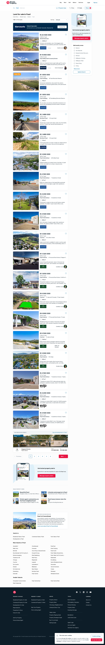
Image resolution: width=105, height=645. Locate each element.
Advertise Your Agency (73, 627)
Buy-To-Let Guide (54, 620)
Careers (88, 602)
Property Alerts (71, 607)
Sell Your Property (17, 617)
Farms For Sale (16, 612)
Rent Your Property (35, 607)
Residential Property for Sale (20, 599)
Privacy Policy (52, 636)
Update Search (82, 72)
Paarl (33, 16)
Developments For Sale (18, 605)
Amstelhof (15, 546)
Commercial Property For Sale (20, 602)
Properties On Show (18, 610)
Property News (53, 602)
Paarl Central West (55, 580)
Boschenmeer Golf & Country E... (20, 553)
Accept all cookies (96, 639)
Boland (29, 16)
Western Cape (23, 16)
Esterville (15, 573)
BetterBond (70, 615)
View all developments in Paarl (59, 432)
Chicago (15, 559)
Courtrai (15, 562)
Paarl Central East (36, 580)
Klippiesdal (34, 559)
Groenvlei (34, 548)
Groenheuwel (35, 546)
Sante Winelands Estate (56, 562)
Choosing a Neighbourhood (56, 604)
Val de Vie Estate (55, 566)
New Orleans (35, 569)
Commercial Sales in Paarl (38, 536)
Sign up (95, 2)
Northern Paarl (35, 571)
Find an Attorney (72, 604)
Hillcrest (78, 55)
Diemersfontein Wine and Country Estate (85, 53)
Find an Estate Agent (18, 620)
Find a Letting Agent (36, 610)
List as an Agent (71, 625)
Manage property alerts (81, 38)
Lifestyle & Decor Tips (55, 607)
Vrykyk (52, 569)
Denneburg (15, 571)
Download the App (72, 610)
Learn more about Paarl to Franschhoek (47, 526)
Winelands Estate (55, 573)
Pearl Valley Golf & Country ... (58, 555)
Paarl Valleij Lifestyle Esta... (57, 553)
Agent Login (71, 622)
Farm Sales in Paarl (55, 536)
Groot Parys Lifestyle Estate (38, 550)
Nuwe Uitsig (79, 63)
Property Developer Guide (56, 617)
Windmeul (53, 571)
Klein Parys (34, 557)
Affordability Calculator (73, 602)
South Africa (15, 16)
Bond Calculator (71, 599)
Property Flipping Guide (55, 615)
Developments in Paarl (18, 539)
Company (88, 596)
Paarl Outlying (54, 548)
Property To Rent (36, 596)
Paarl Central (35, 573)
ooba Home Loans (72, 617)
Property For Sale (18, 596)
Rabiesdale (53, 557)
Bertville (15, 550)
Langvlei (34, 562)
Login (88, 2)
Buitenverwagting (17, 555)
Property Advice (53, 599)
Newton (78, 48)
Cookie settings (96, 636)
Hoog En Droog (35, 553)
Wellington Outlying (80, 58)
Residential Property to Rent (38, 599)
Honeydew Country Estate (19, 580)
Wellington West (80, 60)
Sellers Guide (53, 612)
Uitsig (77, 65)
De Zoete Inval (16, 569)
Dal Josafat (16, 564)
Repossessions (16, 607)
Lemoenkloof (35, 564)
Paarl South (53, 550)
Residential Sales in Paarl (19, 536)
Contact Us (88, 605)
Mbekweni (34, 566)
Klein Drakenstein (17, 583)
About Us (88, 599)
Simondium (53, 564)
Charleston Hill (16, 557)
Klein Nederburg (36, 555)
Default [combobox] (58, 19)
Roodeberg (53, 559)
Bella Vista (15, 548)
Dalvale (14, 566)
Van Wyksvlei (79, 50)
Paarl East (53, 546)
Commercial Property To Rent (38, 602)
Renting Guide (53, 622)
